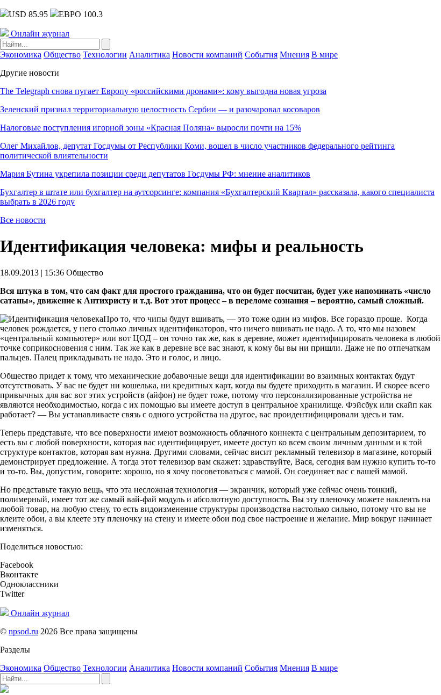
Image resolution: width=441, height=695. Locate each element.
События (261, 54)
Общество (62, 54)
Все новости (23, 220)
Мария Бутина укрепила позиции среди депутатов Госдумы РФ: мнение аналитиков (155, 173)
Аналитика (149, 54)
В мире (324, 54)
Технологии (105, 54)
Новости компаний (207, 54)
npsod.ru (23, 631)
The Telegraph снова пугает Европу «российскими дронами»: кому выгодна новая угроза (163, 91)
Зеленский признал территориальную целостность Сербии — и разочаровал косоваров (160, 109)
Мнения (294, 54)
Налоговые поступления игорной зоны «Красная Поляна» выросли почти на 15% (150, 127)
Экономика (20, 54)
